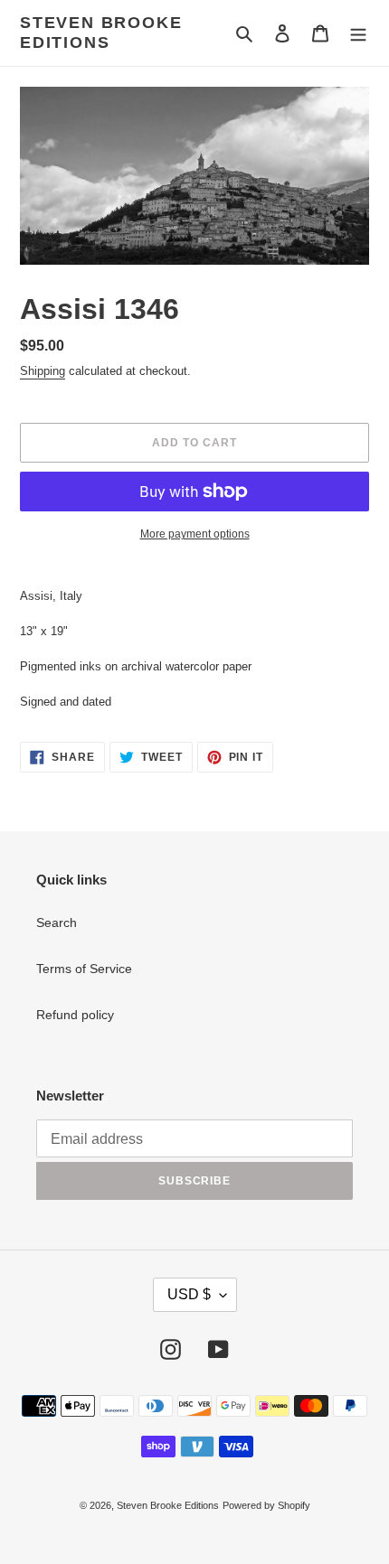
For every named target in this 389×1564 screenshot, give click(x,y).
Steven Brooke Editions (101, 33)
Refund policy (75, 1014)
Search (56, 922)
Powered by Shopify (266, 1505)
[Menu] (358, 33)
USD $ (189, 1294)
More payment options (195, 534)
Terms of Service (84, 968)
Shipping (42, 371)
